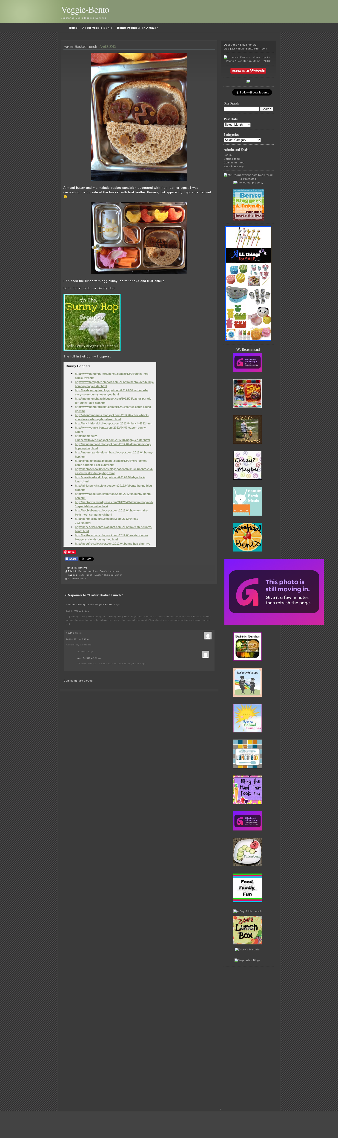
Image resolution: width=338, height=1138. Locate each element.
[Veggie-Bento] (248, 82)
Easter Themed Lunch (109, 575)
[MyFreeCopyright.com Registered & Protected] (248, 178)
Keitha (70, 633)
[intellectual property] (248, 182)
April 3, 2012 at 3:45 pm (78, 639)
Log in (228, 155)
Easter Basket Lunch (80, 46)
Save (71, 552)
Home (73, 27)
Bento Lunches (88, 571)
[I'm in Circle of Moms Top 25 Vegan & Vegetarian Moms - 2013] (248, 61)
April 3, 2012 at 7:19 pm (89, 658)
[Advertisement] (249, 1041)
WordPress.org (234, 166)
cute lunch (86, 575)
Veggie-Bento (85, 9)
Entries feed (232, 158)
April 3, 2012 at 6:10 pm (77, 611)
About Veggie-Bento (97, 27)
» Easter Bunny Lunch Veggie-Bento (89, 604)
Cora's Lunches (109, 571)
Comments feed (234, 162)
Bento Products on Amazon (137, 27)
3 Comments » (77, 578)
